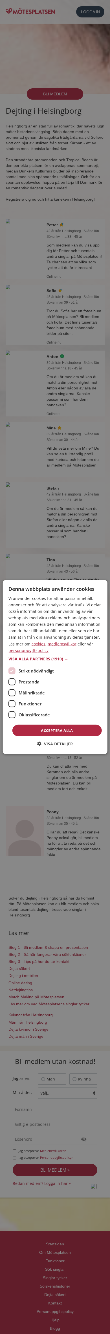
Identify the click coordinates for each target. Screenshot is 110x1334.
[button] (55, 658)
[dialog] (55, 667)
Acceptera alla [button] (57, 730)
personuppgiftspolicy (28, 650)
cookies (38, 643)
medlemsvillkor (62, 643)
